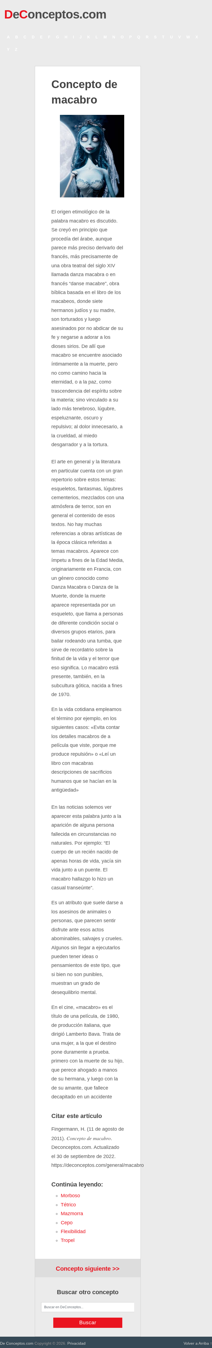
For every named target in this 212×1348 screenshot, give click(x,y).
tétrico (68, 1204)
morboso (70, 1195)
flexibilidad (73, 1231)
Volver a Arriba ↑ (198, 1343)
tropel (68, 1240)
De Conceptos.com (16, 1343)
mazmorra (72, 1213)
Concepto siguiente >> (88, 1268)
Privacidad (76, 1343)
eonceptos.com (55, 14)
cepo (67, 1222)
